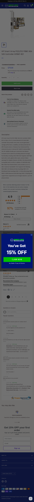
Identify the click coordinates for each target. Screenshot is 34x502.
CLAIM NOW (17, 259)
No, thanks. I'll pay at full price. (17, 263)
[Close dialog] (31, 234)
